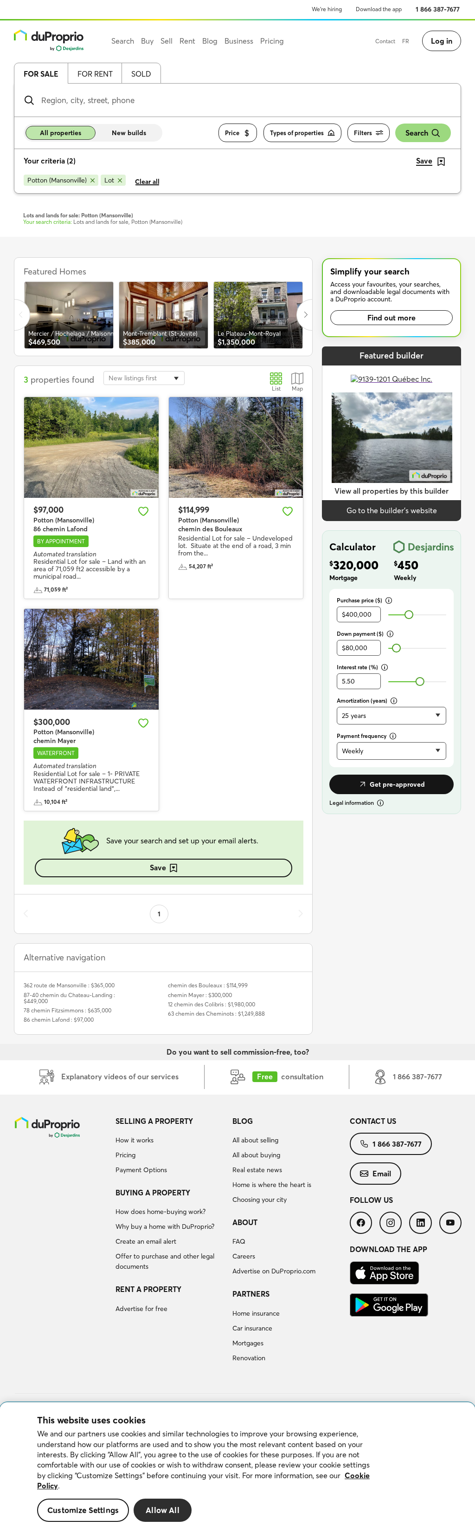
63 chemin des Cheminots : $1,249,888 (216, 1013)
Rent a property (148, 1289)
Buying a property (153, 1192)
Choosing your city (259, 1199)
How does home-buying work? (160, 1211)
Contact (385, 41)
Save (158, 867)
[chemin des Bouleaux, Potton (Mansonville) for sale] (236, 447)
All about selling (255, 1140)
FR (405, 41)
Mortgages (247, 1343)
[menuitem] (170, 1147)
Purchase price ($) (359, 600)
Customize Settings (83, 1510)
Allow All (163, 1510)
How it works (135, 1140)
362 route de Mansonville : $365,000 (69, 985)
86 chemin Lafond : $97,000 (59, 1019)
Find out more (391, 317)
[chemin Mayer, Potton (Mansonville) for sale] (91, 659)
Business (239, 41)
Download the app (379, 9)
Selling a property (154, 1121)
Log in (441, 41)
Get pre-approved (397, 784)
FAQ (238, 1241)
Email (381, 1173)
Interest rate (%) (357, 667)
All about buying (256, 1155)
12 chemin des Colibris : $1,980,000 (211, 1004)
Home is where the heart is (271, 1185)
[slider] (408, 614)
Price (232, 133)
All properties (60, 133)
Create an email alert (146, 1241)
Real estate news (257, 1170)
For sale (41, 73)
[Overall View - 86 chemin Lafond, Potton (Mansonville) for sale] (91, 447)
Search (416, 132)
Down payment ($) (360, 633)
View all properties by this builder (391, 491)
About (244, 1222)
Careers (243, 1256)
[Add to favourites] (143, 511)
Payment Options (141, 1170)
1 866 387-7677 (438, 9)
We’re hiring (327, 9)
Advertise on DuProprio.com (273, 1271)
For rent (95, 73)
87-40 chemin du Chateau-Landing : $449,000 (69, 998)
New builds (129, 133)
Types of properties (297, 133)
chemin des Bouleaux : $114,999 (208, 985)
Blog (242, 1121)
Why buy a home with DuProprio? (165, 1226)
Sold (141, 73)
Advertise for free (141, 1309)
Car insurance (252, 1328)
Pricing (125, 1155)
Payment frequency (361, 735)
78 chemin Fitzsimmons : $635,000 (67, 1010)
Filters (363, 133)
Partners (251, 1294)
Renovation (248, 1358)
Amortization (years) (362, 700)
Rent (187, 41)
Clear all (147, 181)
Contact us (373, 1121)
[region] (237, 1468)
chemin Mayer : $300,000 (200, 995)
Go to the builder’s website (392, 510)
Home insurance (256, 1313)
